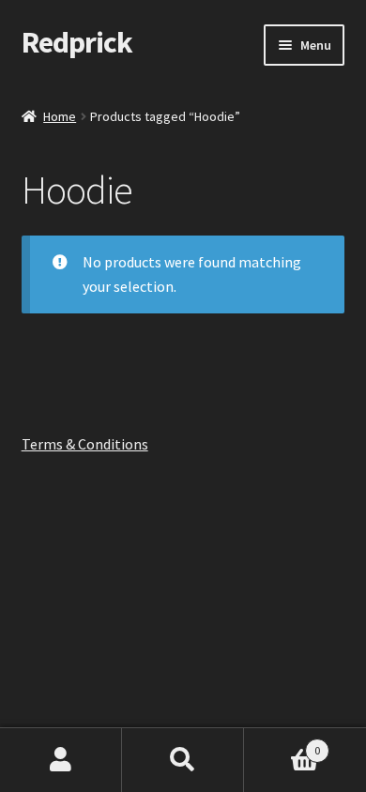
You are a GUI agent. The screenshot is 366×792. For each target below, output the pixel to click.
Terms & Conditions (85, 443)
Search (183, 760)
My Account (61, 760)
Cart (282, 743)
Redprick (77, 42)
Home (59, 116)
